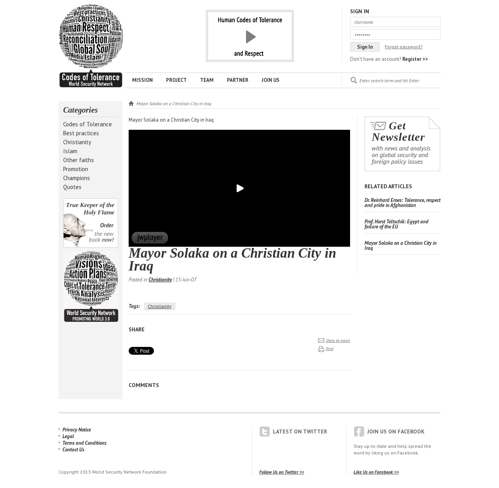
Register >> (415, 59)
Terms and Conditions (84, 443)
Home (131, 103)
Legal (68, 436)
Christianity (77, 142)
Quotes (72, 187)
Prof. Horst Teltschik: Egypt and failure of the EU (396, 224)
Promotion (75, 169)
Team (207, 80)
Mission (142, 80)
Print (329, 348)
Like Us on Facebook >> (376, 472)
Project (176, 80)
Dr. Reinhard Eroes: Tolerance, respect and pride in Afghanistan (403, 203)
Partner (237, 80)
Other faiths (78, 160)
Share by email (338, 340)
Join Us (271, 80)
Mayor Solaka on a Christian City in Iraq (90, 46)
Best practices (81, 133)
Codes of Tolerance (87, 124)
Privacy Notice (76, 429)
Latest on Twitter (300, 431)
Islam (70, 151)
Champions (76, 178)
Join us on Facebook (396, 431)
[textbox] (400, 80)
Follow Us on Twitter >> (281, 472)
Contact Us (73, 449)
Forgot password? (404, 47)
